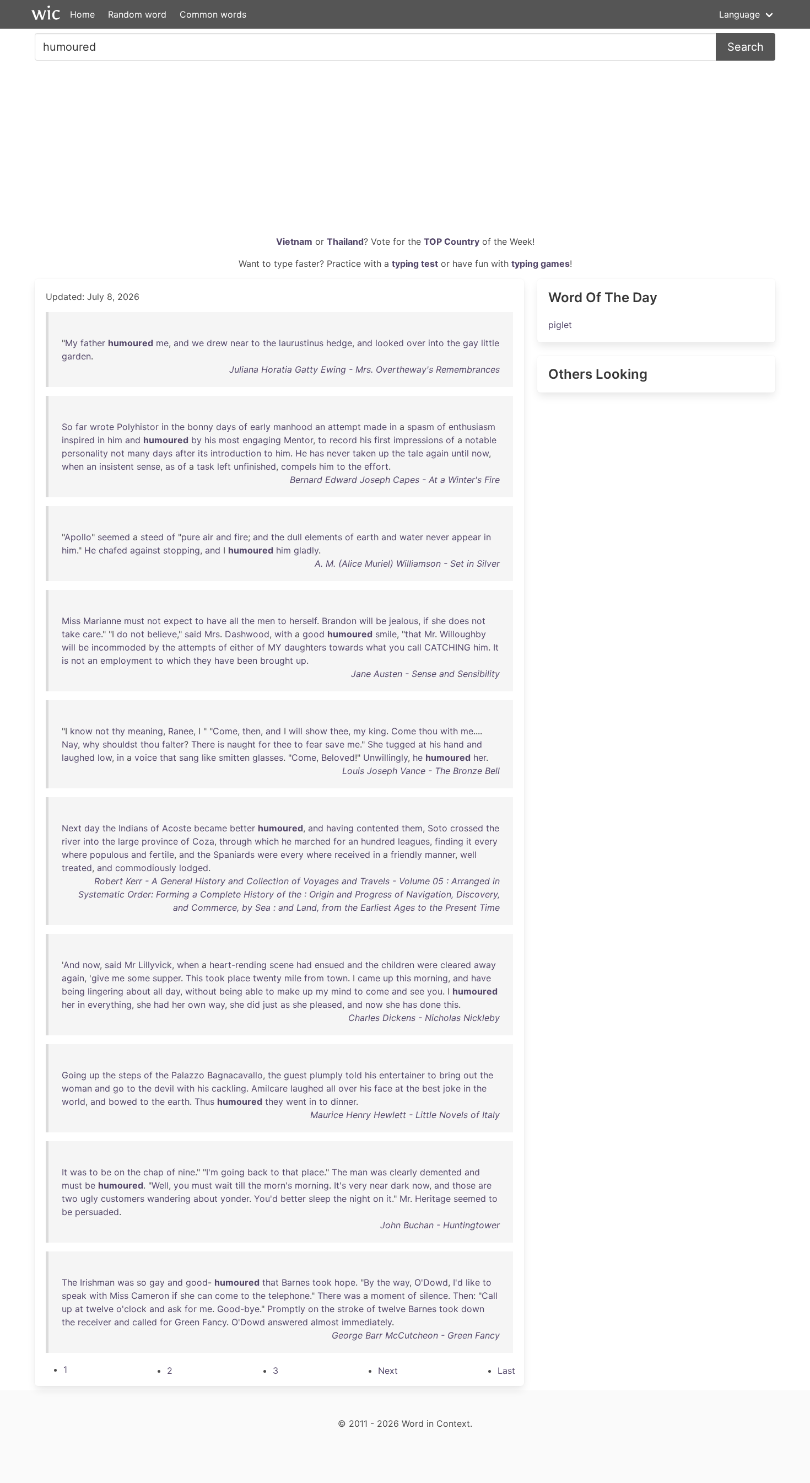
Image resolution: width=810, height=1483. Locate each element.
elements (323, 536)
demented (441, 1172)
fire (241, 536)
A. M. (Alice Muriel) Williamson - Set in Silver (407, 563)
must (134, 620)
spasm (420, 426)
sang (189, 757)
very (358, 1185)
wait (224, 1185)
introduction (235, 453)
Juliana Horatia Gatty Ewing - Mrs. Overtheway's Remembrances (364, 369)
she (438, 620)
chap (153, 1172)
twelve (100, 1308)
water (411, 536)
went (296, 1101)
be (381, 620)
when (73, 466)
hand (454, 744)
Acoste (176, 828)
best (431, 1088)
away (485, 964)
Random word (137, 14)
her (479, 757)
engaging (261, 439)
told (353, 1075)
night (359, 1198)
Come (225, 731)
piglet (560, 324)
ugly (89, 1198)
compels (298, 466)
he (418, 757)
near (239, 342)
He (301, 453)
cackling (229, 1088)
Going (74, 1075)
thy (118, 731)
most (229, 439)
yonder (234, 1198)
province (160, 841)
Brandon (339, 620)
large (128, 841)
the (269, 342)
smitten (234, 757)
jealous (403, 620)
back (257, 1172)
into (436, 342)
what (376, 647)
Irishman (97, 1282)
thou (428, 731)
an (320, 426)
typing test (415, 263)
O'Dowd (431, 1282)
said (193, 634)
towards (346, 647)
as (170, 466)
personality (85, 453)
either (241, 647)
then (251, 731)
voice (145, 757)
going (233, 1172)
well (468, 854)
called (144, 1322)
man (359, 1172)
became (210, 828)
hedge (339, 342)
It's (340, 1185)
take (71, 634)
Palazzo (187, 1075)
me (162, 342)
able (254, 991)
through (235, 841)
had (304, 964)
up (384, 453)
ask (175, 1308)
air (208, 536)
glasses (267, 757)
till (240, 1185)
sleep (320, 1198)
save (334, 744)
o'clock (131, 1308)
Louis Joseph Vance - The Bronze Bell (421, 770)
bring (450, 1075)
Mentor (298, 439)
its (203, 453)
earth (368, 536)
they (202, 660)
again (437, 453)
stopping (181, 550)
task (205, 466)
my (359, 731)
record (343, 439)
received (352, 854)
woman (77, 1088)
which (178, 660)
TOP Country (451, 241)
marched (312, 841)
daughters (305, 647)
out (470, 1075)
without (201, 991)
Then (463, 1295)
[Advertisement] (405, 152)
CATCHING (447, 647)
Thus (204, 1101)
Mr (429, 634)
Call (490, 1295)
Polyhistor (138, 426)
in (165, 426)
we (198, 342)
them (412, 828)
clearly (403, 1172)
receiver (94, 1322)
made (375, 426)
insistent (116, 466)
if (426, 620)
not (118, 453)
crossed (466, 828)
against (145, 550)
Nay (70, 744)
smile (386, 634)
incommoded (118, 647)
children (397, 964)
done (430, 1004)
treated (77, 867)
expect (178, 620)
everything (110, 1004)
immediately (367, 1322)
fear (314, 744)
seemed (114, 536)
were (267, 854)
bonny (200, 426)
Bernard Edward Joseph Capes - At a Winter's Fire (395, 479)
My (71, 342)
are (485, 1185)
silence (433, 1295)
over (416, 342)
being (73, 991)
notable (480, 439)
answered (288, 1322)
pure (190, 536)
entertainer (402, 1075)
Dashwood (247, 634)
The (339, 1172)
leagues (414, 841)
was (78, 1172)
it (469, 841)
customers (122, 1198)
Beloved (338, 757)
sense (148, 466)
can (204, 1295)
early (260, 426)
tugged (400, 744)
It (496, 647)
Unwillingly (385, 757)
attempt (344, 426)
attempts (196, 647)
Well (160, 1185)
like (209, 757)
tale (415, 453)
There (203, 744)
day (92, 828)
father (92, 342)
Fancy (214, 1322)
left (224, 466)
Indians (133, 828)
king (377, 731)
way (216, 1004)
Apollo (77, 536)
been (247, 660)
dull (294, 536)
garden (76, 356)
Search (745, 46)
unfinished (255, 466)
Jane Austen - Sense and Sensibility (425, 673)
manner (440, 854)
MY (275, 647)
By (369, 1282)
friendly (406, 854)
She (375, 744)
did (253, 1004)
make (288, 991)
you (396, 647)
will (366, 620)
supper (167, 978)
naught (241, 744)
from (314, 978)
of (243, 426)
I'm (212, 1172)
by (196, 439)
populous (109, 854)
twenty (267, 978)
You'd (266, 1198)
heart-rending (238, 964)
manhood (292, 426)
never (338, 453)
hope (344, 1282)
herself (303, 620)
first (382, 439)
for (264, 744)
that (413, 634)
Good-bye (238, 1308)
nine (186, 1172)
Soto (437, 828)
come (377, 991)
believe (162, 634)
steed (152, 536)
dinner (343, 1101)
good (314, 634)
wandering (169, 1198)
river (71, 841)
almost (325, 1322)
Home (82, 14)
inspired (78, 439)
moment (388, 1295)
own (197, 1004)
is (65, 660)
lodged (193, 867)
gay (470, 342)
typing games (540, 263)
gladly (306, 550)
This (194, 978)
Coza (203, 841)
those (464, 1185)
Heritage (433, 1198)
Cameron (150, 1295)
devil (164, 1088)
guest (295, 1075)
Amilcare (269, 1088)
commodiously (145, 867)
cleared (455, 964)
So (67, 426)
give (100, 978)
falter (173, 744)
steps (129, 1075)
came (369, 978)
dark (400, 1185)
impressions (418, 439)
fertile (161, 854)
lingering (105, 991)
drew (217, 342)
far (81, 426)
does (459, 620)
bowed (123, 1101)
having (340, 828)
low (105, 757)
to (255, 342)
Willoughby (463, 634)
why (91, 744)
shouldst (120, 744)
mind (341, 991)
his (210, 439)
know (81, 731)
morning (431, 978)
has (317, 453)
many (138, 453)
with (283, 634)
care (92, 634)
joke (452, 1088)
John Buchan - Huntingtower (440, 1225)
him (114, 439)
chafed (113, 550)
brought (276, 660)
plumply (326, 1075)
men (266, 620)
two (70, 1198)
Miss (71, 620)
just (270, 1004)
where (74, 854)
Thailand (345, 241)
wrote (102, 426)
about (138, 991)
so (142, 1282)
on (119, 1172)
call (414, 647)
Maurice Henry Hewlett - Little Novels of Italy (405, 1114)
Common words (213, 14)
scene (281, 964)
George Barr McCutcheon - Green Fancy (416, 1335)
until (460, 453)
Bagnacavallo (235, 1075)
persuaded (97, 1211)
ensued (329, 964)
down (472, 1308)
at (422, 744)
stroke (350, 1308)
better (242, 828)
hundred (378, 841)
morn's (278, 1185)
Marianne (102, 620)
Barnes (296, 1282)
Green (187, 1322)
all (234, 620)
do (122, 634)
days (226, 426)
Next (72, 828)
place (239, 978)
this (403, 978)
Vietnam (294, 241)
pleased (326, 1004)
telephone (289, 1295)
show (316, 731)
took (215, 978)
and (181, 342)
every (486, 841)
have (216, 620)
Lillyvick (155, 964)
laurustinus (301, 342)
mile (292, 978)
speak (74, 1295)
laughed (78, 757)
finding (449, 841)
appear (466, 536)
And (71, 964)
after (185, 453)
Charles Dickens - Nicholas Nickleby (424, 1017)
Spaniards (234, 854)
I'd (458, 1282)
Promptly (286, 1308)
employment (126, 660)
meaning (145, 731)
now (480, 453)
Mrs (212, 634)
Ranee (180, 731)
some (138, 978)
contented (378, 828)
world (73, 1101)
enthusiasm (472, 426)
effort (376, 466)
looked (389, 342)
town (337, 978)
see (417, 991)
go (118, 1088)
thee (339, 731)
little (490, 342)
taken (364, 453)
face (383, 1088)
